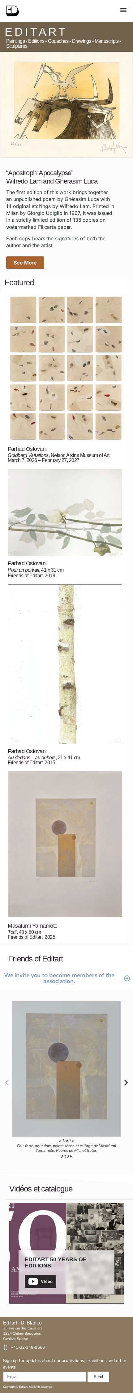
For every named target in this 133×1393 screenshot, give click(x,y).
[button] (123, 10)
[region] (66, 1253)
